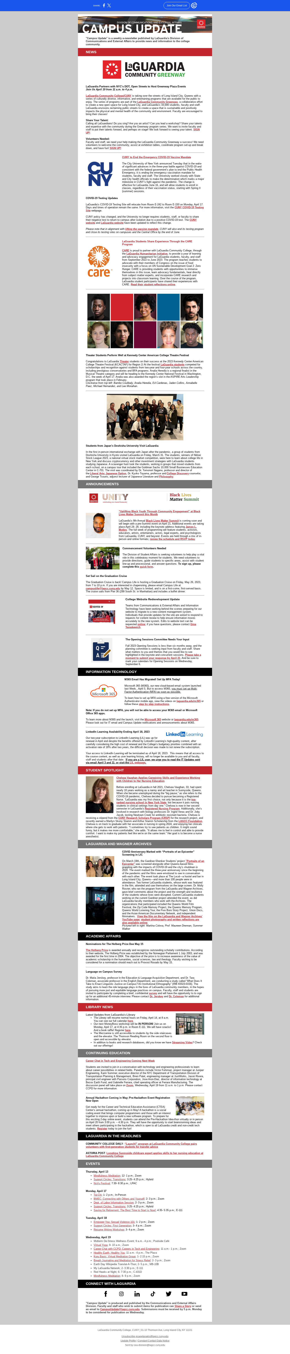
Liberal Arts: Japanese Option (108, 473)
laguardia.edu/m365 (189, 701)
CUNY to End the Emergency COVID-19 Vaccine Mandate (156, 157)
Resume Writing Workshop (109, 1229)
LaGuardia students (172, 364)
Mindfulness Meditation (107, 1175)
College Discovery (178, 473)
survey (153, 993)
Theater (124, 361)
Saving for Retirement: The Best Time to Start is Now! (125, 1210)
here (130, 1020)
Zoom (129, 1085)
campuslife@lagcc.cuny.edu (103, 588)
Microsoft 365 (153, 719)
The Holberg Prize (97, 950)
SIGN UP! (115, 148)
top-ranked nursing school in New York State (156, 801)
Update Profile (128, 1340)
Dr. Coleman (176, 996)
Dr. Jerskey (156, 996)
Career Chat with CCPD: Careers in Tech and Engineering (126, 1248)
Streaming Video (182, 1042)
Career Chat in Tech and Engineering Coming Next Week (120, 1060)
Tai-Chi (98, 1194)
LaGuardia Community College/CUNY (108, 95)
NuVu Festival (102, 1183)
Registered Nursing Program (162, 808)
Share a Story (183, 1306)
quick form (146, 566)
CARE (125, 250)
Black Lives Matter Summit (162, 520)
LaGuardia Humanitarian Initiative (146, 253)
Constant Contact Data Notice (153, 1340)
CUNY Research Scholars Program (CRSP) (144, 817)
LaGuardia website (112, 222)
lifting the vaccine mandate (141, 228)
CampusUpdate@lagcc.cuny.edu (120, 1309)
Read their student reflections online (153, 284)
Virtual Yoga (101, 1245)
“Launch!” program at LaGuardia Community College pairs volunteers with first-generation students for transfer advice (141, 1145)
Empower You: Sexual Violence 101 (114, 1221)
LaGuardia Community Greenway (157, 101)
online (141, 624)
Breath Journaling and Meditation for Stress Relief (122, 1260)
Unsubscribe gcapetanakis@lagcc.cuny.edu (145, 1336)
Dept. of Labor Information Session (114, 1202)
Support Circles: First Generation (112, 1225)
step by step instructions (154, 704)
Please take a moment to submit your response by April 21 (163, 656)
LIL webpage (137, 762)
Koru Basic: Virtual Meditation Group (115, 1256)
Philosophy (166, 476)
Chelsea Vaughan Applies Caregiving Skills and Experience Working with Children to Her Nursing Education (158, 779)
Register (102, 1128)
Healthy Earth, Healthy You (109, 1252)
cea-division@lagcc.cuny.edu (149, 1345)
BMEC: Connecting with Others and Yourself (119, 1198)
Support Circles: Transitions (109, 1179)
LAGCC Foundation (190, 821)
